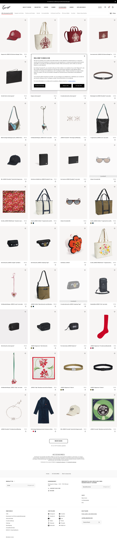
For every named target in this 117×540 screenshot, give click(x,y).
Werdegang (9, 525)
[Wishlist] (25, 20)
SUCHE (100, 7)
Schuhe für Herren (60, 462)
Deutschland (86, 522)
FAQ (83, 502)
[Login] (109, 7)
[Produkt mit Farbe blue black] (33, 223)
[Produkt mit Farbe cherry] (91, 348)
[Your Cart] (113, 7)
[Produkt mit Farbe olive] (31, 223)
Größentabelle (85, 500)
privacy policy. (72, 81)
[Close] (84, 56)
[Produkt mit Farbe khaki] (31, 348)
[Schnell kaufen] (26, 57)
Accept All (79, 85)
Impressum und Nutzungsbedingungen (15, 516)
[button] (20, 485)
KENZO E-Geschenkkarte (12, 530)
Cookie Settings (10, 520)
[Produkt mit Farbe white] (31, 431)
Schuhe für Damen (71, 462)
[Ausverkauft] (115, 181)
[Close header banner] (115, 1)
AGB (7, 513)
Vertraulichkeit (9, 518)
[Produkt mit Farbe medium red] (33, 431)
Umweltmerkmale (10, 527)
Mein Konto (84, 498)
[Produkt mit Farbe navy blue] (35, 431)
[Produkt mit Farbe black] (33, 348)
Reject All (65, 85)
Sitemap (8, 523)
